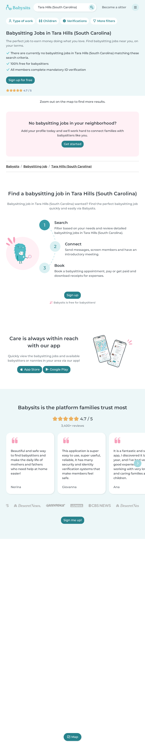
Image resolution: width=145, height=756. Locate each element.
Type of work (22, 21)
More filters (105, 21)
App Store (31, 369)
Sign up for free (20, 80)
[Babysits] (18, 7)
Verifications (76, 21)
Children (49, 21)
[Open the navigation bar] (135, 7)
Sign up (72, 295)
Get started (72, 144)
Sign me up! (72, 520)
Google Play (58, 369)
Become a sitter (114, 7)
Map (74, 737)
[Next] (137, 463)
